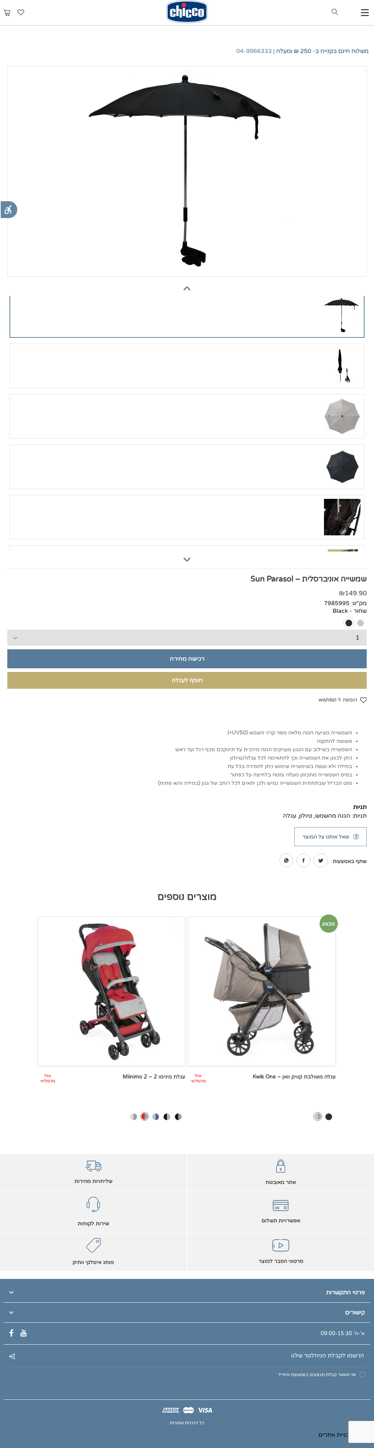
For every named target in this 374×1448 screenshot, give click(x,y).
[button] (187, 285)
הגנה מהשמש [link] (332, 815)
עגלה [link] (289, 815)
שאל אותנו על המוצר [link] (325, 837)
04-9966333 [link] (254, 51)
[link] (9, 209)
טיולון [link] (305, 815)
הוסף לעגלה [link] (187, 680)
